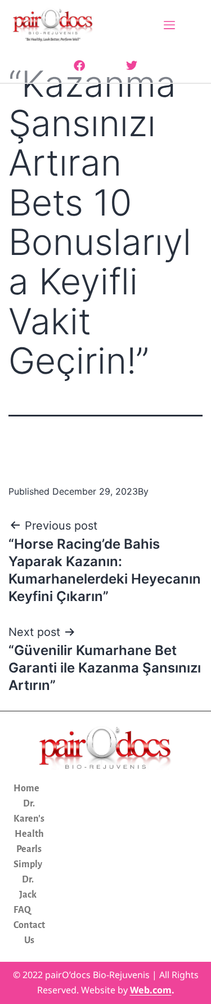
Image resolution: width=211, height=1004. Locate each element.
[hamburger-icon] (169, 26)
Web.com (151, 990)
